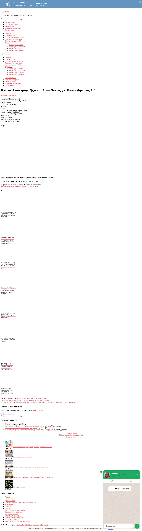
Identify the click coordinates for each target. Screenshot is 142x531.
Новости (8, 506)
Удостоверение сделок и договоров (17, 521)
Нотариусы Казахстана (17, 47)
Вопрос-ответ (10, 30)
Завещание (9, 424)
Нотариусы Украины (16, 48)
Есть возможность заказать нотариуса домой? (21, 428)
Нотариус (8, 508)
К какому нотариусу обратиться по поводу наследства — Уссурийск (29, 430)
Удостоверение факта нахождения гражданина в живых (24, 426)
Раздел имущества (11, 514)
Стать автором (10, 26)
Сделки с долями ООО (13, 41)
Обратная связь (10, 22)
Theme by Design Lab (40, 525)
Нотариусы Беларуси (16, 50)
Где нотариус (5, 12)
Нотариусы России (16, 45)
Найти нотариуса (23, 398)
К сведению (9, 504)
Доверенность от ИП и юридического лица (20, 503)
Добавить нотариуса (12, 24)
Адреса (7, 43)
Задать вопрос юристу (13, 28)
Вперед (39, 402)
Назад (27, 400)
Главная (8, 33)
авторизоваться (38, 410)
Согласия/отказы (11, 519)
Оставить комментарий (37, 398)
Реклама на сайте (71, 433)
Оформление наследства (13, 39)
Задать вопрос (71, 437)
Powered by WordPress (24, 525)
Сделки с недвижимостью (14, 37)
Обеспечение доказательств (15, 510)
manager (11, 95)
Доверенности (10, 35)
